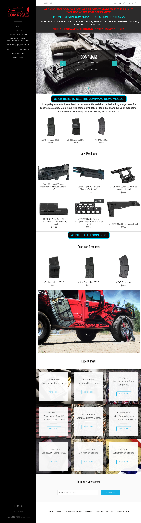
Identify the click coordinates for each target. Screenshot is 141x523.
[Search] (51, 3)
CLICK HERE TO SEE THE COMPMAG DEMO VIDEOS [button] (89, 98)
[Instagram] (18, 506)
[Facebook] (15, 506)
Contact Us (18, 58)
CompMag (21, 511)
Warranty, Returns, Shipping (79, 511)
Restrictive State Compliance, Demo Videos (18, 39)
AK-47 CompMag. (101, 140)
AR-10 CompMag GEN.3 (75, 140)
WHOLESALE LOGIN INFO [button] (89, 235)
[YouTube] (21, 506)
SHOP (18, 30)
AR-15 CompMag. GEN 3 (50, 140)
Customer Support (55, 511)
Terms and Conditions (105, 511)
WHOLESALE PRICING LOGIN (18, 50)
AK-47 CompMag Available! (88, 69)
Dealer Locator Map (18, 34)
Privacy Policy (123, 511)
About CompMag (18, 54)
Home (18, 26)
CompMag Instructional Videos (18, 45)
